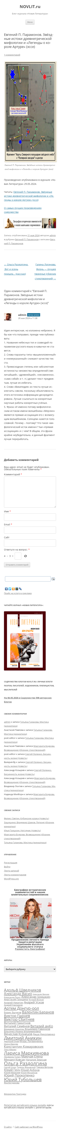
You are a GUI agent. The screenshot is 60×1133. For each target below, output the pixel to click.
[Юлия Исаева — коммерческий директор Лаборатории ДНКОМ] (31, 937)
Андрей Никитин (13, 1002)
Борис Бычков (12, 1012)
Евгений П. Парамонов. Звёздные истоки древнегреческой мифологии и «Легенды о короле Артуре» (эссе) (29, 196)
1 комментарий (12, 54)
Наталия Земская (36, 1059)
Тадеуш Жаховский (26, 1067)
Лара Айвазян (10, 1049)
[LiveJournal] (20, 589)
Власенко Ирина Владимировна (22, 1031)
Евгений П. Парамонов (26, 239)
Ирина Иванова (11, 1044)
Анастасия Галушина (16, 999)
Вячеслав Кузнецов (18, 1034)
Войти (7, 866)
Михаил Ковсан (14, 1059)
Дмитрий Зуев (11, 1041)
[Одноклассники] (13, 589)
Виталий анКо (41, 1026)
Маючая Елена (32, 1056)
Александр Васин (18, 993)
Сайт (7, 537)
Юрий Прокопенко (19, 1075)
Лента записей (11, 870)
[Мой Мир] (17, 589)
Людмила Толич (12, 1056)
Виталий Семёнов (17, 1026)
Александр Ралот (12, 997)
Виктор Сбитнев (19, 1019)
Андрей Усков (34, 1002)
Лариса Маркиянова (26, 1053)
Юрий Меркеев (12, 1072)
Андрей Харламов (13, 1005)
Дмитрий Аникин (23, 1038)
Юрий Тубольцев (23, 1079)
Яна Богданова (11, 1082)
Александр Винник (41, 994)
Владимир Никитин (14, 1029)
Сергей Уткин (10, 1067)
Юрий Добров (30, 1070)
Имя (7, 511)
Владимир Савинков (37, 1029)
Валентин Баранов (38, 1012)
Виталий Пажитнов (17, 1023)
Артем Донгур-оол (21, 1008)
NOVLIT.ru (30, 6)
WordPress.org (11, 878)
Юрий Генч (12, 1070)
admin (53, 235)
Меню (30, 22)
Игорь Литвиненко (31, 1041)
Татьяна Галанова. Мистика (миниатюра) (25, 842)
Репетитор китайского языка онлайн (25, 1105)
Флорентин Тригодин (15, 1093)
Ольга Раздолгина (25, 1063)
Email (8, 524)
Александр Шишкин (35, 997)
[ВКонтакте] (6, 589)
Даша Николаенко (44, 1034)
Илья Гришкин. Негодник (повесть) (22, 830)
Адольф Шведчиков (22, 990)
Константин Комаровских (24, 1046)
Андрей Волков (36, 999)
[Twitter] (10, 589)
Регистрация (10, 862)
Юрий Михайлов (29, 1072)
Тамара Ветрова (44, 1067)
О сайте (8, 1126)
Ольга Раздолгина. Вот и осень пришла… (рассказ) (16, 269)
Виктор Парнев (17, 1015)
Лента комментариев (15, 874)
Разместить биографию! (30, 949)
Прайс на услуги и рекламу (18, 593)
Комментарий (13, 474)
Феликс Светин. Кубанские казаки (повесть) (26, 818)
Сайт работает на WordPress (29, 1126)
